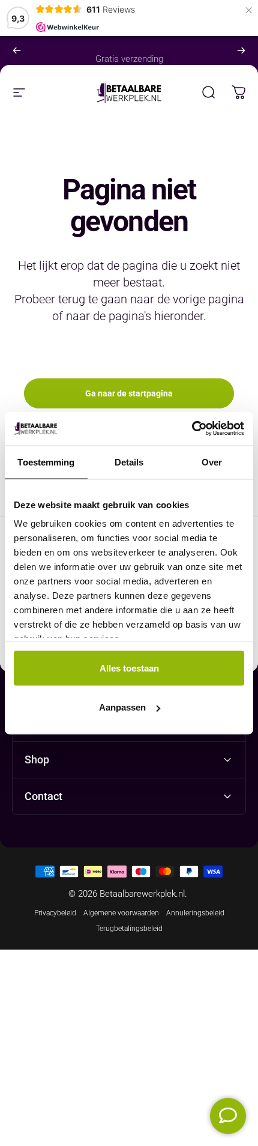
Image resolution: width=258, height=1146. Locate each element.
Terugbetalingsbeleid (129, 928)
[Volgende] (241, 50)
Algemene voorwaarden (121, 913)
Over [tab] (212, 461)
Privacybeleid (55, 913)
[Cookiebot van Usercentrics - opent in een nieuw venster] (191, 429)
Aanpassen (122, 707)
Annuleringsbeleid (195, 913)
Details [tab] (129, 461)
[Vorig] (17, 50)
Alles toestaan (129, 667)
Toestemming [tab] (45, 461)
